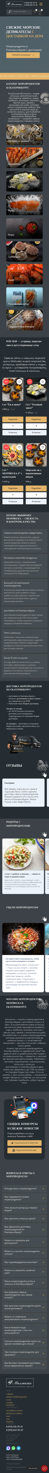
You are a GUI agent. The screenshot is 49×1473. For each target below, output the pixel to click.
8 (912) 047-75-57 (31, 5)
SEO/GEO (9, 1441)
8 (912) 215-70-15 (30, 3)
